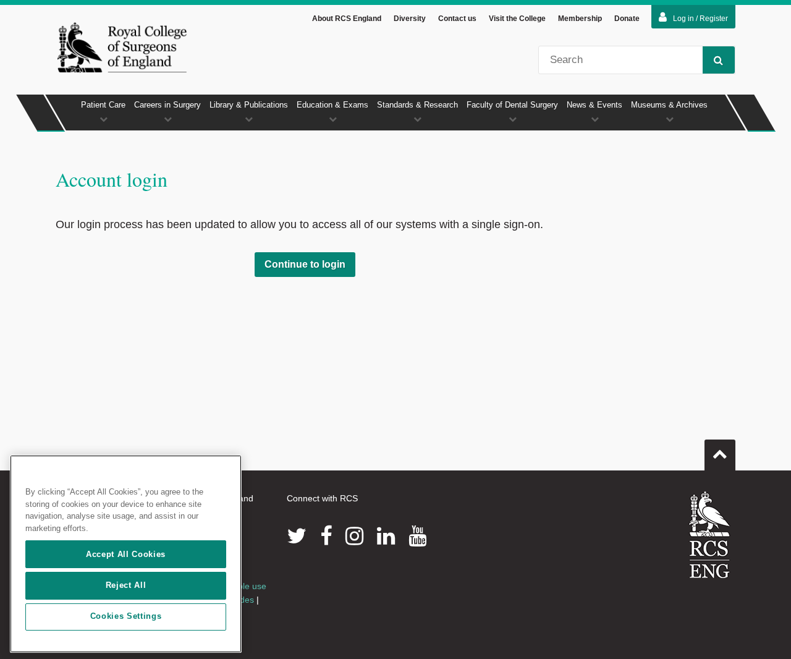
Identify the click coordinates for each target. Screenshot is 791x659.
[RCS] (709, 534)
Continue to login (304, 264)
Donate (627, 18)
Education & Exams (332, 104)
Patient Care (103, 104)
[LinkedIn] (386, 536)
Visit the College (517, 18)
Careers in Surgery (167, 104)
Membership (580, 18)
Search (719, 60)
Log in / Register (700, 18)
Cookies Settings (126, 616)
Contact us (457, 18)
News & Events (594, 104)
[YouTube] (417, 536)
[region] (126, 554)
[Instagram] (354, 536)
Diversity (410, 18)
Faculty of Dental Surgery (512, 104)
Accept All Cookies (126, 554)
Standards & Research (417, 104)
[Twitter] (297, 536)
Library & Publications (248, 104)
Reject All (126, 585)
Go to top (719, 455)
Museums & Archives (669, 104)
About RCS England (346, 18)
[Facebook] (326, 536)
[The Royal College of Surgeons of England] (122, 47)
